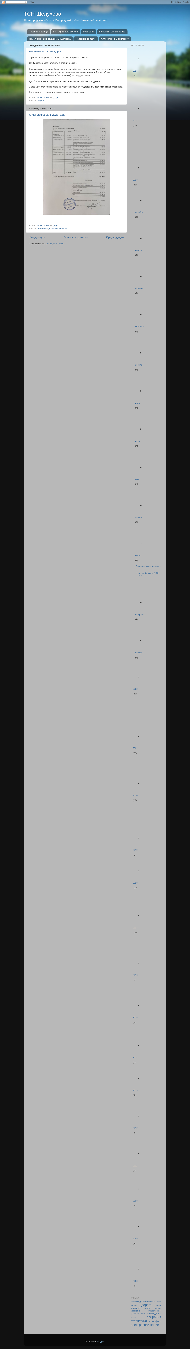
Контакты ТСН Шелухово (112, 31)
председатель (154, 1314)
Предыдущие (115, 237)
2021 (135, 748)
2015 (135, 1017)
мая (137, 479)
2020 (135, 795)
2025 (135, 71)
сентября (139, 326)
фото (158, 1321)
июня (137, 441)
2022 (135, 689)
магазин (158, 1308)
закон (158, 1305)
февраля (139, 614)
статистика (43, 229)
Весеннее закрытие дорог (45, 51)
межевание (136, 1311)
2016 (135, 975)
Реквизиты (88, 31)
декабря (139, 212)
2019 (135, 850)
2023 (135, 180)
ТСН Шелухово (42, 14)
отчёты (143, 1314)
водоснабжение (145, 1301)
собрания (154, 1317)
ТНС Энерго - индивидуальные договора (50, 39)
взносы (134, 1301)
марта (138, 555)
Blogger (100, 1341)
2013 (135, 1090)
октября (139, 288)
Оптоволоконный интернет (115, 39)
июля (137, 403)
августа (138, 365)
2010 (135, 1201)
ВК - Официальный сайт (65, 31)
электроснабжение (58, 229)
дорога (41, 101)
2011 (135, 1166)
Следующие (37, 237)
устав (151, 1321)
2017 (135, 928)
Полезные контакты (86, 39)
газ (154, 1301)
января (138, 653)
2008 (135, 1281)
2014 (135, 1057)
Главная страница (39, 31)
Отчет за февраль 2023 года (47, 114)
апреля (138, 517)
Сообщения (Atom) (55, 244)
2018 (135, 883)
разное (133, 1317)
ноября (138, 250)
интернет (135, 1308)
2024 (135, 121)
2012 (135, 1128)
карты (147, 1308)
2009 (135, 1239)
